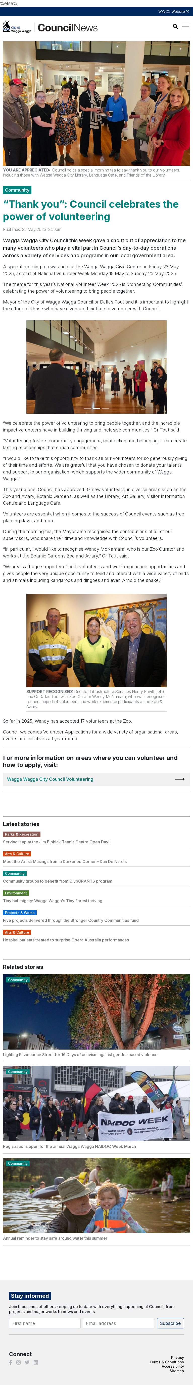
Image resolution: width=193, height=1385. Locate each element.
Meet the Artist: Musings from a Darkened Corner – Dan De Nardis (65, 861)
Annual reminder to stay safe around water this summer (55, 1238)
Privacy (177, 1357)
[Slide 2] (96, 409)
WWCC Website (172, 11)
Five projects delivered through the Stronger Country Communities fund (71, 920)
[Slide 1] (87, 409)
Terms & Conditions (167, 1362)
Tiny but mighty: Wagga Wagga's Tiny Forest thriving (52, 900)
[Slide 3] (105, 409)
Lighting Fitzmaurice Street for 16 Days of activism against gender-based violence (80, 1054)
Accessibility (173, 1366)
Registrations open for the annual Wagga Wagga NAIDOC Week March (69, 1146)
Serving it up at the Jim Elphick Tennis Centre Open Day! (56, 841)
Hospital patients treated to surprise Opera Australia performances (66, 939)
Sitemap (177, 1371)
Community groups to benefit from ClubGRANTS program (57, 881)
